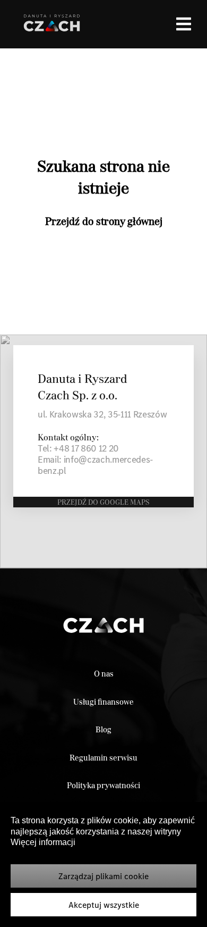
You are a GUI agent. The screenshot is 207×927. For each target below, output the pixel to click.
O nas (104, 673)
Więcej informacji (43, 842)
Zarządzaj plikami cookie (103, 876)
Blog (103, 729)
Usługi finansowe (103, 701)
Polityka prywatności (103, 785)
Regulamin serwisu (103, 757)
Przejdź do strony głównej (103, 221)
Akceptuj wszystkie (103, 904)
